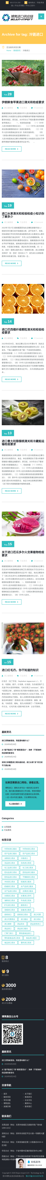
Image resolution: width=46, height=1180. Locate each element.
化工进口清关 (28, 868)
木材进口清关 (9, 882)
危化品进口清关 (10, 872)
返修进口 (7, 915)
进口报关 (24, 919)
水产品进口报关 (27, 886)
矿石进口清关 (9, 905)
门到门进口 (8, 933)
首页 (5, 1094)
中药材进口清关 (29, 849)
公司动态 (7, 827)
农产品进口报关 (10, 854)
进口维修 (7, 924)
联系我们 (28, 1106)
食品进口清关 (9, 943)
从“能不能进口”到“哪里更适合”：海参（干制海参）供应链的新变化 (22, 751)
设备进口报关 (26, 910)
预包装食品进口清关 (12, 938)
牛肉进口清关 (26, 900)
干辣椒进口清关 (29, 877)
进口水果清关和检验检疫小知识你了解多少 (23, 215)
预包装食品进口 (25, 933)
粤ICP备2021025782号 (34, 1176)
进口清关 (37, 919)
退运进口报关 (22, 929)
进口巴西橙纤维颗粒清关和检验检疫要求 (23, 331)
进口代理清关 (9, 919)
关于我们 (28, 1094)
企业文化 (28, 1100)
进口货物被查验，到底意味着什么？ (16, 741)
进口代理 (37, 915)
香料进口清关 (26, 943)
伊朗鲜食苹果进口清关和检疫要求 (23, 102)
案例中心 (28, 1103)
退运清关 (20, 924)
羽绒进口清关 (9, 910)
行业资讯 (23, 108)
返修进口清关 (22, 915)
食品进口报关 (31, 938)
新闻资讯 (28, 1097)
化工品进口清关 (10, 868)
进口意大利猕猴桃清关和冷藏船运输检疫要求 (23, 443)
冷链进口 (24, 858)
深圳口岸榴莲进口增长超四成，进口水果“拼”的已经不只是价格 (22, 763)
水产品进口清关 (10, 891)
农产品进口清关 (29, 854)
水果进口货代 (26, 896)
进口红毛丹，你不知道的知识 (20, 670)
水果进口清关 (9, 896)
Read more (10, 149)
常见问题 (7, 1100)
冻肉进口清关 (26, 863)
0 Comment (38, 108)
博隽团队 (7, 1103)
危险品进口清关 (10, 877)
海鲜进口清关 (9, 900)
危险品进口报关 (29, 872)
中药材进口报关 (10, 849)
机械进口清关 (9, 886)
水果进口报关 (28, 891)
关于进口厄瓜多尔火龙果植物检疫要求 (23, 554)
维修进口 (24, 905)
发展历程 (7, 1106)
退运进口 (7, 929)
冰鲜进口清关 (9, 858)
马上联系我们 (14, 804)
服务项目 (7, 1097)
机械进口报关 (26, 882)
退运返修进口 (35, 924)
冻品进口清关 (9, 863)
